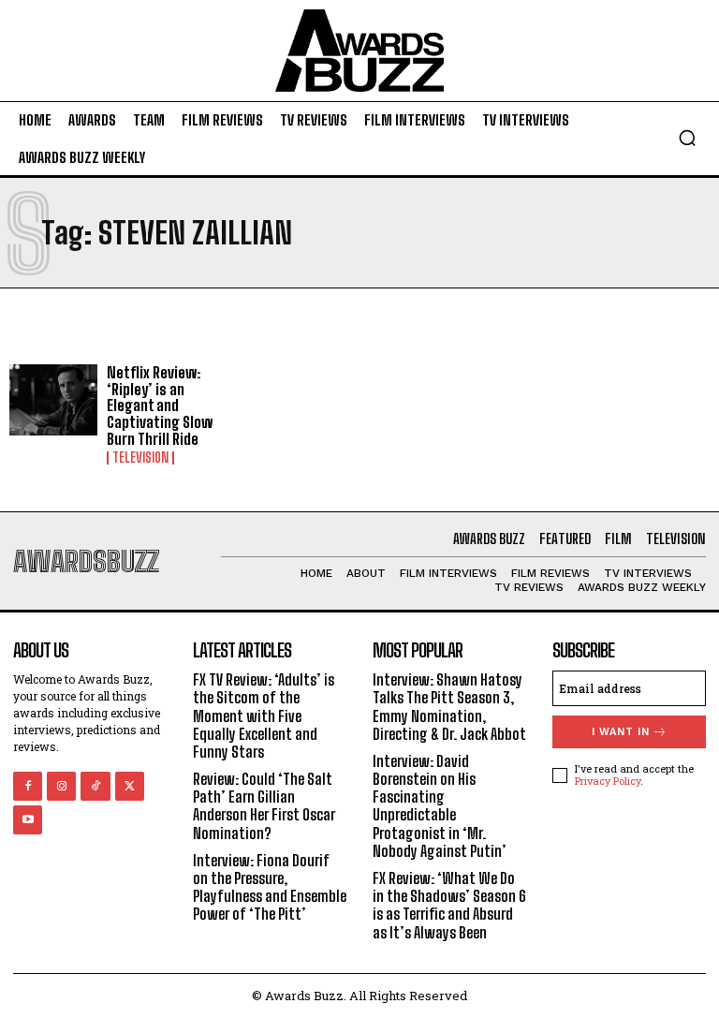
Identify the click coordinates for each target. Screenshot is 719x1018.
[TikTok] (95, 786)
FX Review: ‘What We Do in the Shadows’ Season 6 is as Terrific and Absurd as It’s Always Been (449, 905)
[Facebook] (27, 786)
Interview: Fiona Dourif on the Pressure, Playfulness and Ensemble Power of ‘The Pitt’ (269, 887)
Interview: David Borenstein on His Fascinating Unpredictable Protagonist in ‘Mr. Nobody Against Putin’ (439, 806)
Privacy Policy (607, 781)
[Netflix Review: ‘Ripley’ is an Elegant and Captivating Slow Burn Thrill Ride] (53, 399)
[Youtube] (27, 819)
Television (140, 458)
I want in (621, 732)
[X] (129, 786)
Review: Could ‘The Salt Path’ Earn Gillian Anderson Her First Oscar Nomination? (264, 806)
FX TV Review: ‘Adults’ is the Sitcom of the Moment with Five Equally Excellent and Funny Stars (263, 715)
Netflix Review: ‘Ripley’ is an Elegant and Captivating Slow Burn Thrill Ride (160, 405)
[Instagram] (61, 786)
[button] (687, 137)
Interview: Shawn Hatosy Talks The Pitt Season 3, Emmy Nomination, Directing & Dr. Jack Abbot (449, 707)
